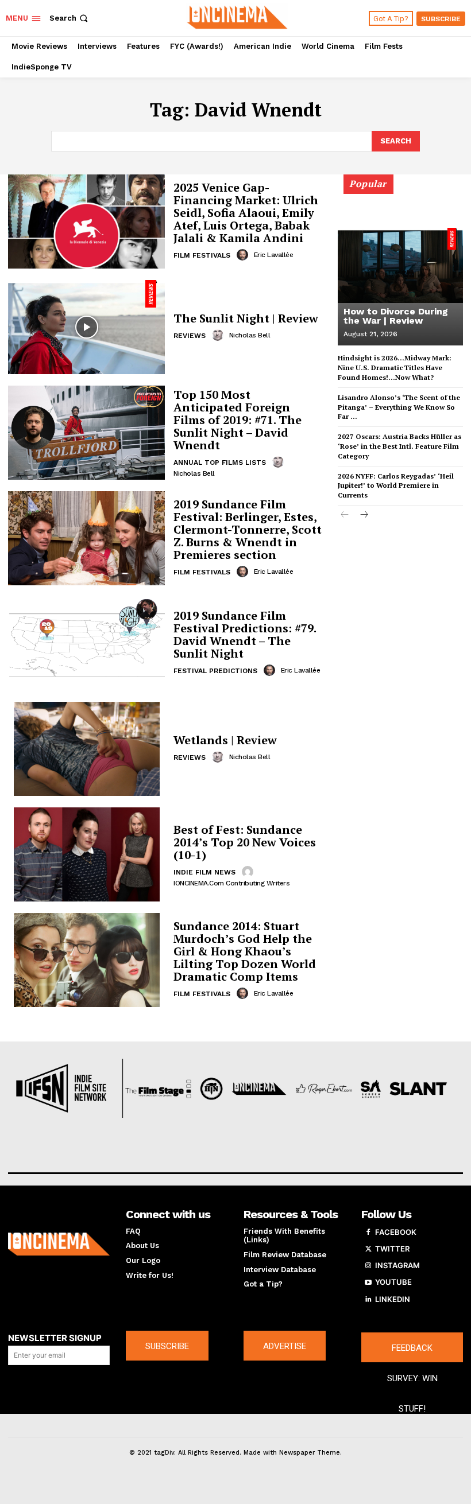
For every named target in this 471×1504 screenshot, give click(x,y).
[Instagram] (368, 1266)
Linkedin (392, 1299)
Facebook (395, 1232)
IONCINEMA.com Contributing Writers (231, 883)
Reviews (189, 336)
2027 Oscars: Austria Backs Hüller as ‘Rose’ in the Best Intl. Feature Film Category (399, 446)
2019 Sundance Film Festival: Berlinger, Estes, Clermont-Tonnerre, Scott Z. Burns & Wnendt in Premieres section (247, 529)
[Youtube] (368, 1282)
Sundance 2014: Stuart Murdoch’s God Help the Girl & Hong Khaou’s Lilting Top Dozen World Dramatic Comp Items (244, 951)
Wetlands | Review (225, 740)
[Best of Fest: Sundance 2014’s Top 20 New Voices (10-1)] (86, 854)
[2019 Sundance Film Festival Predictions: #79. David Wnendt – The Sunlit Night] (86, 644)
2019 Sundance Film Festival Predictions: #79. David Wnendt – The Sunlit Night (244, 634)
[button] (69, 18)
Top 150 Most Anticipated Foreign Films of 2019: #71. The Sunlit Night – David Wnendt (237, 420)
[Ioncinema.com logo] (59, 1244)
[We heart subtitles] (237, 16)
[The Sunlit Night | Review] (86, 327)
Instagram (397, 1265)
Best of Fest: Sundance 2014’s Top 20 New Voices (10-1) (244, 842)
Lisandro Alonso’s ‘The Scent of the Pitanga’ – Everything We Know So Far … (399, 407)
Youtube (393, 1282)
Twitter (392, 1248)
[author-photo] (244, 255)
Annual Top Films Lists (219, 462)
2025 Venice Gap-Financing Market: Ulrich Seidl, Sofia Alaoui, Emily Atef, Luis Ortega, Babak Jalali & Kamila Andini (245, 213)
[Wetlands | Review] (86, 749)
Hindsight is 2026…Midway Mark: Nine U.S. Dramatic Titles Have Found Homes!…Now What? (394, 367)
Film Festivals (201, 255)
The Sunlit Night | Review (245, 318)
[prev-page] (345, 515)
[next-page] (363, 515)
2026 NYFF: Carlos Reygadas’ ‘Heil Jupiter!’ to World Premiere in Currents (396, 486)
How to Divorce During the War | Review (395, 316)
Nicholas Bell (250, 335)
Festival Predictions (215, 671)
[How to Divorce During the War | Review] (400, 265)
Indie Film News (204, 872)
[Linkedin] (368, 1300)
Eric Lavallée (274, 255)
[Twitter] (368, 1249)
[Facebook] (368, 1232)
